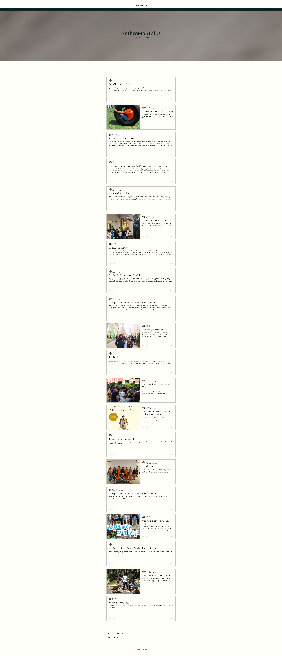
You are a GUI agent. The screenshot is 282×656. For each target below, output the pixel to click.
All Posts (109, 73)
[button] (173, 73)
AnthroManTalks (141, 5)
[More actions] (172, 80)
